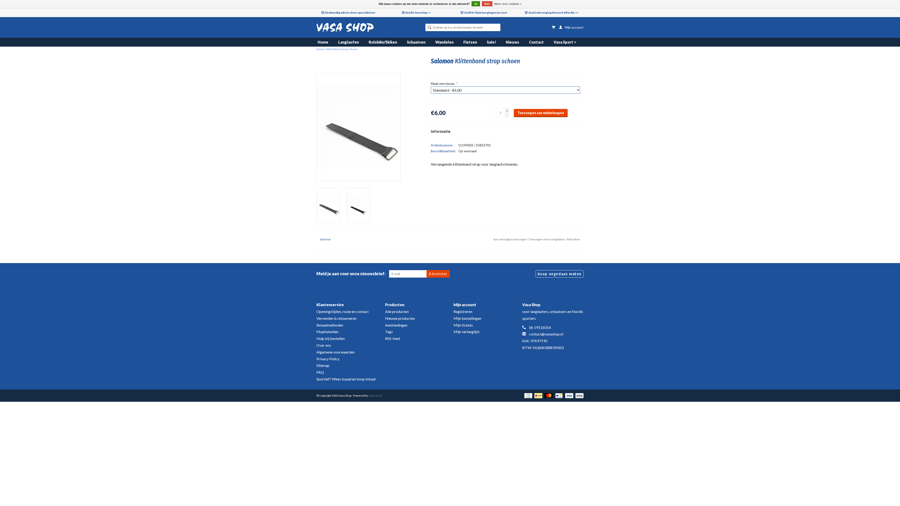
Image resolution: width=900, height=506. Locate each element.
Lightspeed (375, 395)
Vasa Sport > (565, 42)
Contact (536, 42)
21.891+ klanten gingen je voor (485, 12)
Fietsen (470, 42)
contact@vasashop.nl (546, 334)
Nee (487, 4)
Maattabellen (327, 331)
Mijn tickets (463, 325)
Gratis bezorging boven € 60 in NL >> (553, 12)
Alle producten (397, 311)
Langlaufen (348, 42)
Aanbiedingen (396, 325)
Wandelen (444, 42)
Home (323, 42)
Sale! (491, 42)
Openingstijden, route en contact (342, 311)
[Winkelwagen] (553, 27)
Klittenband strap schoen (341, 49)
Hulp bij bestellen (330, 338)
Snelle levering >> (418, 12)
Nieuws (512, 42)
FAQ (320, 372)
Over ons (323, 345)
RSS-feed (392, 338)
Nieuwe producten (400, 318)
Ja (475, 4)
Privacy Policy (327, 359)
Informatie (440, 131)
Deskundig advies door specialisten (350, 12)
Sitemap (323, 365)
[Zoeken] (429, 28)
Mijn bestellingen (467, 318)
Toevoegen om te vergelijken (547, 239)
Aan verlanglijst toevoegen (510, 239)
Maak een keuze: (444, 84)
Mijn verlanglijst (467, 331)
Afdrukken (573, 239)
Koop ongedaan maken (559, 274)
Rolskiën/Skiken (383, 42)
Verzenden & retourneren (336, 318)
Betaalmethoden (329, 325)
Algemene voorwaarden (335, 352)
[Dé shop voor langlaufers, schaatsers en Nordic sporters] (345, 27)
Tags (389, 331)
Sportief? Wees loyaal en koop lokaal (345, 379)
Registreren (463, 311)
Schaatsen (416, 42)
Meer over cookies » (507, 4)
